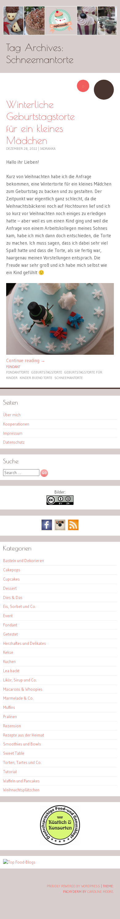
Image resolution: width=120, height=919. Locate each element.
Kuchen (9, 661)
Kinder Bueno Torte (36, 378)
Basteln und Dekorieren (23, 560)
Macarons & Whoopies (22, 689)
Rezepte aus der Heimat (23, 735)
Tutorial (10, 771)
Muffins (9, 707)
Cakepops (11, 569)
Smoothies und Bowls (22, 743)
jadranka (47, 148)
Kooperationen (16, 424)
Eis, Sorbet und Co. (19, 606)
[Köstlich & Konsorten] (60, 843)
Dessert (10, 588)
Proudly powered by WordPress (73, 886)
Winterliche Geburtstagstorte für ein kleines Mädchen (40, 122)
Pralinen (10, 716)
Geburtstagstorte (46, 372)
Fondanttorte (17, 372)
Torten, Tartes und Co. (22, 762)
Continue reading (25, 360)
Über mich (12, 414)
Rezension (12, 725)
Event (8, 615)
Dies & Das (12, 597)
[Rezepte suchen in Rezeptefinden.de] (19, 862)
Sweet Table (13, 753)
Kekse (8, 652)
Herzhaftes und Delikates (24, 643)
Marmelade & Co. (18, 698)
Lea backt (11, 670)
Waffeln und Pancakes (21, 780)
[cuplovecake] (60, 20)
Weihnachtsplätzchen (21, 789)
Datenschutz (14, 442)
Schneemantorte (68, 378)
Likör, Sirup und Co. (20, 679)
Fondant (13, 367)
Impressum (12, 433)
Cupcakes (11, 579)
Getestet (10, 634)
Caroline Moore (100, 891)
